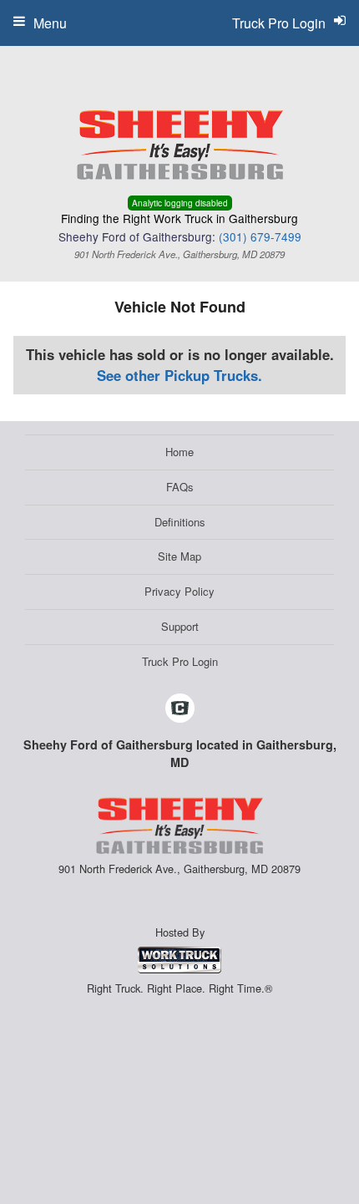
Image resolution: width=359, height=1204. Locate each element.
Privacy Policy (179, 591)
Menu (50, 23)
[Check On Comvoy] (180, 708)
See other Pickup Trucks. (179, 375)
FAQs (180, 487)
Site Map (179, 556)
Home (179, 452)
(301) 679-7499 (260, 236)
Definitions (179, 522)
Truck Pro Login (180, 661)
